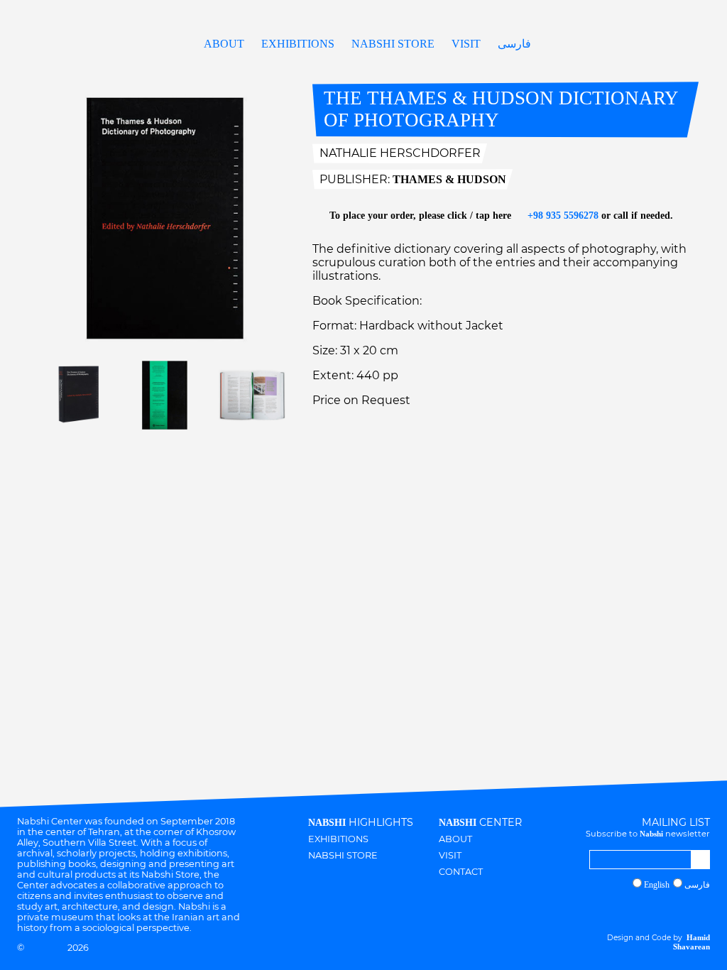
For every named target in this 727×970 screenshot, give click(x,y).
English (656, 885)
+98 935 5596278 (561, 215)
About (224, 44)
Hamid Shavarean (691, 942)
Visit (466, 44)
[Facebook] (664, 910)
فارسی (514, 44)
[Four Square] (705, 910)
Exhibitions (297, 44)
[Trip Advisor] (691, 910)
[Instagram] (650, 910)
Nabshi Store (392, 44)
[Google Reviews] (677, 910)
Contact (461, 871)
